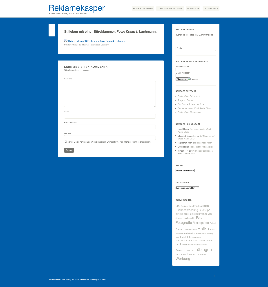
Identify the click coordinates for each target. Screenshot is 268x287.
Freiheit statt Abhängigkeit (201, 146)
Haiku (203, 228)
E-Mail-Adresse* (183, 72)
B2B (178, 206)
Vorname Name (182, 66)
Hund (184, 233)
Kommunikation (183, 240)
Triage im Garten (185, 100)
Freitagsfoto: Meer (203, 142)
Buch (205, 206)
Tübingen (203, 249)
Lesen (201, 240)
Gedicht (187, 229)
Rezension (180, 250)
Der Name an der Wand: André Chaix (194, 108)
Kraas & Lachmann (143, 8)
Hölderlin (192, 233)
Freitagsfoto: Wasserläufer (189, 112)
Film (193, 218)
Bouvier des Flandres (191, 205)
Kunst (194, 240)
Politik (194, 245)
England (202, 213)
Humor (178, 233)
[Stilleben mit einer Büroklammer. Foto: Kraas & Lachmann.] (95, 41)
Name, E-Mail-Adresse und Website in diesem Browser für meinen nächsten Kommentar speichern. (109, 141)
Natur (190, 244)
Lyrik (179, 244)
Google (194, 229)
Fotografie (184, 222)
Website (67, 133)
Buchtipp (204, 210)
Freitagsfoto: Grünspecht (189, 96)
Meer (184, 244)
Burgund (179, 213)
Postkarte (202, 244)
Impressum (193, 8)
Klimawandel (195, 237)
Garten (179, 229)
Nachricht (68, 78)
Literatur (208, 240)
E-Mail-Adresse (71, 122)
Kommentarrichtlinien (170, 8)
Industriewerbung (205, 233)
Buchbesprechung (187, 210)
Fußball (213, 223)
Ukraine (179, 254)
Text (192, 250)
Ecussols (194, 213)
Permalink (52, 27)
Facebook (187, 217)
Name (67, 111)
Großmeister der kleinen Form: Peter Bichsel (195, 152)
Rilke (188, 250)
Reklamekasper (77, 7)
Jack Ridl (185, 237)
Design (186, 213)
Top (214, 275)
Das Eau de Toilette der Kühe (191, 104)
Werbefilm (202, 254)
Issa (177, 237)
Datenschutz (211, 8)
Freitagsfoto (201, 222)
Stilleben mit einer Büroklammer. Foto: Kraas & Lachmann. (110, 31)
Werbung (183, 258)
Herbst (212, 229)
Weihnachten (190, 254)
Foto (199, 217)
